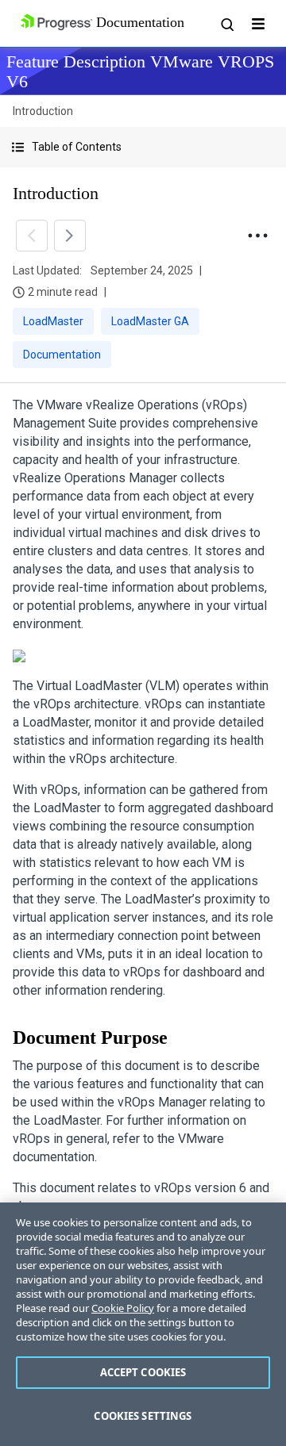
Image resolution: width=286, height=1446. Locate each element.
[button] (143, 147)
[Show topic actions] (257, 235)
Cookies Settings (142, 1416)
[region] (143, 1324)
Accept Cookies (143, 1372)
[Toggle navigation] (258, 23)
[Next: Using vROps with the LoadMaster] (70, 235)
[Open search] (226, 23)
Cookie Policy (122, 1308)
